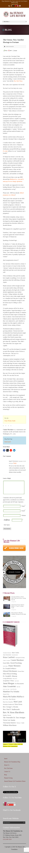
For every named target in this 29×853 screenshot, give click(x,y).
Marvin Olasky (5, 699)
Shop (5, 774)
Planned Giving (14, 2)
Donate (25, 1)
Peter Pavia (18, 704)
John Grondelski (9, 686)
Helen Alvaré (14, 678)
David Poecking (16, 663)
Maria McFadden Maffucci (13, 697)
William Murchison (9, 725)
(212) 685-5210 (7, 839)
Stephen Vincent (7, 715)
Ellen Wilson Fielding (10, 674)
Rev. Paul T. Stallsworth (11, 709)
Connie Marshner (10, 46)
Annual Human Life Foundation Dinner (15, 781)
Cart (22, 1)
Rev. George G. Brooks (10, 707)
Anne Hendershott (7, 654)
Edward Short (21, 671)
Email (23, 511)
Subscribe (7, 1)
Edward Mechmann (10, 671)
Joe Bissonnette (19, 683)
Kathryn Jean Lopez (6, 689)
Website (23, 515)
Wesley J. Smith (20, 722)
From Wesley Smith (10, 421)
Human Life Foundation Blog (12, 762)
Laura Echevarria (13, 689)
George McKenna (7, 678)
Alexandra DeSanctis (7, 652)
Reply (15, 463)
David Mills (6, 663)
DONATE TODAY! (14, 572)
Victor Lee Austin (9, 720)
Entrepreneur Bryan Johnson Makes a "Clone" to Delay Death (17, 606)
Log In (12, 4)
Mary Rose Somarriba (8, 702)
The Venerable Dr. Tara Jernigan (14, 718)
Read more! (8, 442)
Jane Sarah (17, 680)
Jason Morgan (8, 683)
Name (23, 506)
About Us (6, 765)
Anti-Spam (7, 525)
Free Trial (12, 1)
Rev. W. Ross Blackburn (13, 712)
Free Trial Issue (8, 768)
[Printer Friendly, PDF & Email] (10, 50)
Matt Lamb (18, 702)
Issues (5, 758)
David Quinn (5, 666)
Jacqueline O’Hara (8, 680)
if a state (5, 151)
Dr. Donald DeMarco (9, 668)
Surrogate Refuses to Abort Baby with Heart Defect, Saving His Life (18, 598)
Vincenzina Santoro (9, 723)
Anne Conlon (15, 652)
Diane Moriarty (14, 666)
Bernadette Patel (15, 654)
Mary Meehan (12, 699)
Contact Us (17, 1)
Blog (3, 1)
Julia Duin (18, 686)
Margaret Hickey (6, 694)
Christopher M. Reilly (20, 657)
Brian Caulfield (9, 657)
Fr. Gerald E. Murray (10, 676)
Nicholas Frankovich (8, 704)
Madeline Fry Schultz (11, 692)
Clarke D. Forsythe (6, 660)
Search (16, 4)
